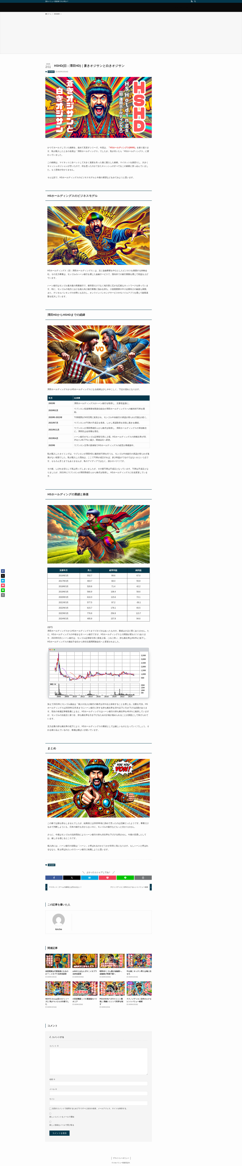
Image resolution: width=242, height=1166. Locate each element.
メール (53, 1089)
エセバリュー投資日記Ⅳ (62, 7)
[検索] (195, 1)
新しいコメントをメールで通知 (61, 1117)
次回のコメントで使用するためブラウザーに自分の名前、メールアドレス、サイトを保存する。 (90, 1108)
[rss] (191, 1)
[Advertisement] (121, 34)
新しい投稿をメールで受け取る (61, 1125)
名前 (52, 1079)
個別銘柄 (51, 71)
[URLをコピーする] (143, 878)
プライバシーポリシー (121, 1158)
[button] (54, 878)
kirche (58, 929)
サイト (52, 1099)
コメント (54, 1046)
